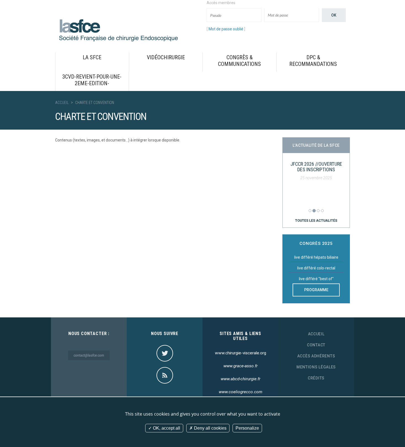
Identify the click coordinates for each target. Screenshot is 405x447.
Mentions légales (316, 367)
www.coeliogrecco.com (240, 391)
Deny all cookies (209, 428)
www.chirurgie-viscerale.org (240, 352)
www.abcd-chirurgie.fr (240, 378)
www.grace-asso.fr (240, 365)
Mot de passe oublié (226, 29)
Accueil (62, 102)
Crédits (316, 378)
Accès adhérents (316, 356)
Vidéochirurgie (166, 57)
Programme (316, 290)
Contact (316, 345)
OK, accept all (166, 428)
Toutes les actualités (316, 220)
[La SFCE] (118, 30)
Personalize (247, 428)
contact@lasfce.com (89, 355)
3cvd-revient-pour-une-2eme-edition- (91, 80)
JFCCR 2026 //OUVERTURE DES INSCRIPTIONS (316, 166)
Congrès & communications (239, 60)
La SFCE (92, 57)
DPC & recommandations (313, 60)
